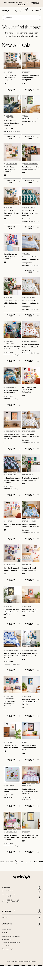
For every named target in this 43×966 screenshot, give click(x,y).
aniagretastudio (11, 164)
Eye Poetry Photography (10, 697)
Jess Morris (10, 786)
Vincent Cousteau (30, 650)
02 (10, 113)
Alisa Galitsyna (11, 387)
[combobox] (21, 17)
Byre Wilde (27, 786)
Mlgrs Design (28, 475)
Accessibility (6, 946)
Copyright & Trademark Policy (11, 942)
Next (35, 862)
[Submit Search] (4, 17)
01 (5, 113)
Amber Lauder (10, 565)
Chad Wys (27, 565)
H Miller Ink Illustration (10, 117)
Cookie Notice (6, 933)
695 (30, 862)
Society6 (9, 72)
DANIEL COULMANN (30, 521)
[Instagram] (39, 888)
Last (41, 862)
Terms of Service (6, 939)
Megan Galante (29, 297)
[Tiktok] (39, 897)
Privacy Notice (6, 930)
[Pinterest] (39, 892)
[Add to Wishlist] (7, 54)
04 (19, 113)
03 (14, 113)
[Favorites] (20, 10)
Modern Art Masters (13, 431)
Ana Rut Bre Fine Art (30, 341)
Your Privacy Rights (7, 949)
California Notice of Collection (11, 936)
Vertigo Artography (31, 164)
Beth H (26, 116)
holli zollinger (29, 207)
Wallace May (28, 606)
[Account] (15, 10)
